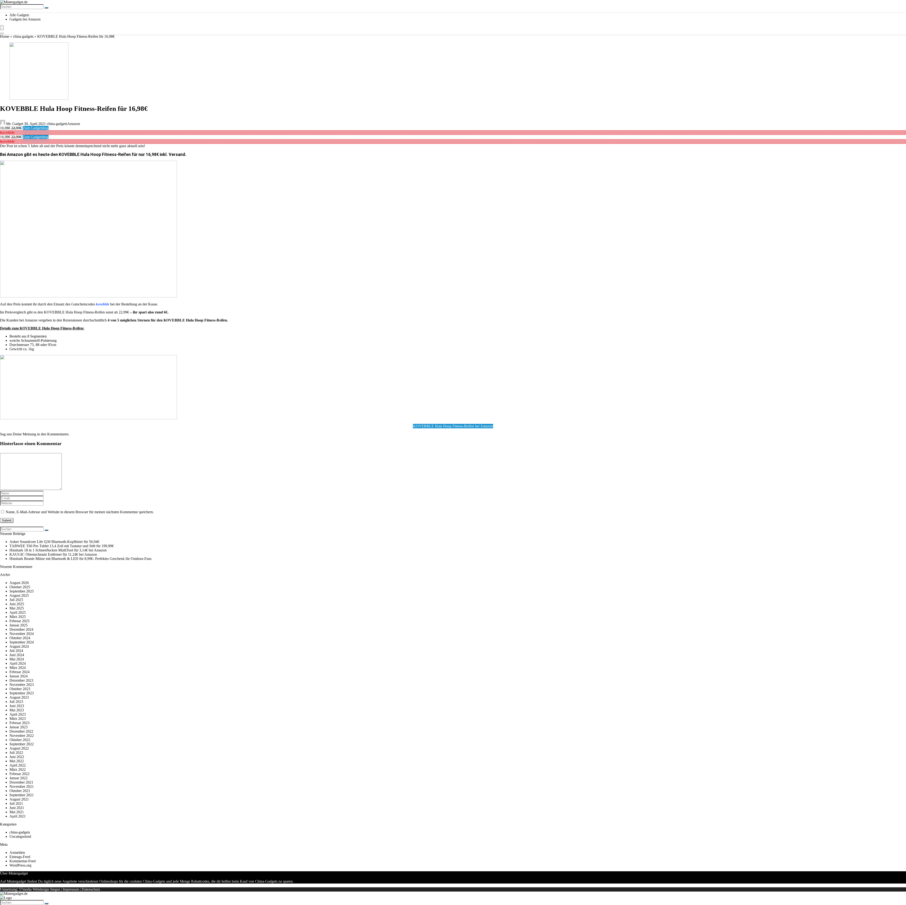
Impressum (71, 889)
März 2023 (17, 719)
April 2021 (17, 816)
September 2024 (21, 642)
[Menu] (2, 27)
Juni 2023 (16, 706)
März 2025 (17, 617)
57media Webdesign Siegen (39, 889)
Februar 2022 (19, 774)
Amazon (73, 124)
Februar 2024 (19, 672)
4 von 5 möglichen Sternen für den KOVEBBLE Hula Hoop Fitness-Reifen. (168, 320)
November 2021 (21, 786)
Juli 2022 (16, 753)
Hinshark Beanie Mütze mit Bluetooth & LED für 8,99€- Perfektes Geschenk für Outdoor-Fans (80, 559)
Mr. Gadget (14, 124)
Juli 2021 (16, 803)
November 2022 (21, 736)
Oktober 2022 (19, 740)
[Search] (2, 33)
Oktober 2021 (19, 791)
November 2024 (21, 634)
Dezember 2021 (21, 782)
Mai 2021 (16, 812)
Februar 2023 (19, 723)
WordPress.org (20, 865)
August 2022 (19, 748)
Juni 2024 (16, 655)
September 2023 (21, 693)
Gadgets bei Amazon (25, 19)
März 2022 (17, 769)
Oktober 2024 (19, 638)
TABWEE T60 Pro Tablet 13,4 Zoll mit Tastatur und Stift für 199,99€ (61, 546)
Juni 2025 (16, 604)
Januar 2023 (18, 727)
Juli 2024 (16, 651)
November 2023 (21, 685)
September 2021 (21, 795)
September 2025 (21, 591)
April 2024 (17, 663)
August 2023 (19, 697)
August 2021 (19, 799)
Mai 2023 (16, 710)
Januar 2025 (18, 625)
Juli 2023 (16, 702)
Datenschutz (91, 889)
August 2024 (19, 646)
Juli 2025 (16, 600)
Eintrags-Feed (19, 857)
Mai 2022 (16, 761)
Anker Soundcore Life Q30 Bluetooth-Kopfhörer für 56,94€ (54, 542)
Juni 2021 (16, 808)
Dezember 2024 (21, 629)
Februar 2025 (19, 621)
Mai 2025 (16, 608)
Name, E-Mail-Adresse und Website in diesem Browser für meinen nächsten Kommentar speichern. (80, 512)
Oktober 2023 (19, 689)
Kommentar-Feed (22, 861)
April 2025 (17, 612)
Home (4, 36)
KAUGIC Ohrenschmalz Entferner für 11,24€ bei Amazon (53, 554)
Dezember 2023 (21, 680)
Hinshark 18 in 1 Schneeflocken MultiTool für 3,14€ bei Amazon (58, 550)
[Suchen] (46, 7)
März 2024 (17, 668)
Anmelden (17, 853)
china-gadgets (23, 36)
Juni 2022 (16, 757)
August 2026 (19, 583)
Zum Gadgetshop (36, 128)
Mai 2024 (16, 659)
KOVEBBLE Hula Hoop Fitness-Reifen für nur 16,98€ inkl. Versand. (122, 154)
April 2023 (17, 714)
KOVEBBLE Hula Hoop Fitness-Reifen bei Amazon (453, 426)
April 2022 (17, 765)
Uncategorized (20, 836)
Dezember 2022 (21, 731)
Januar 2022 (18, 778)
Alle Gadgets (19, 15)
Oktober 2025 (19, 587)
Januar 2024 (18, 676)
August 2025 (19, 595)
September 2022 (21, 744)
